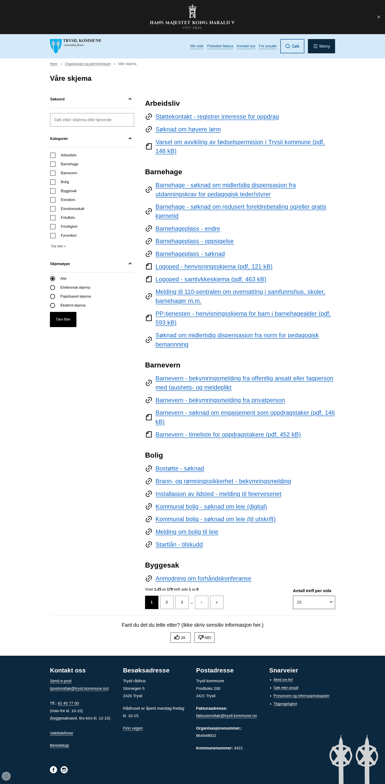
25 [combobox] (299, 602)
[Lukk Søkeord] (130, 99)
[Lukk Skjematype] (130, 264)
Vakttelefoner (61, 733)
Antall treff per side (312, 590)
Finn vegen (133, 728)
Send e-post (61, 681)
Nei (208, 637)
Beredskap (59, 745)
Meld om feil (283, 680)
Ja (183, 637)
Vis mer (57, 246)
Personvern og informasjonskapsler (302, 696)
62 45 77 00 (68, 703)
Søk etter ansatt (286, 688)
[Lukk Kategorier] (130, 138)
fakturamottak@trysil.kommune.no (226, 715)
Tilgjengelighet (285, 704)
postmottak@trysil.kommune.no (79, 688)
